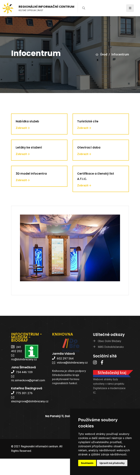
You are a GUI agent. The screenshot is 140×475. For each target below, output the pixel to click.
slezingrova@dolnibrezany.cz (29, 401)
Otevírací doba (88, 147)
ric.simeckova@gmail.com (28, 380)
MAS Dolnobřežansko (111, 347)
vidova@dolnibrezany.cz (72, 362)
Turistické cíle (87, 121)
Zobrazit (21, 128)
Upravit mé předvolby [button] (112, 463)
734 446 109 (24, 372)
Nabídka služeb (27, 121)
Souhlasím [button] (87, 463)
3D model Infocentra (31, 174)
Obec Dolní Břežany (109, 341)
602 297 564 (65, 358)
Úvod (103, 54)
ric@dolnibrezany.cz (24, 359)
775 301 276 (24, 393)
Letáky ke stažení (29, 147)
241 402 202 (16, 349)
